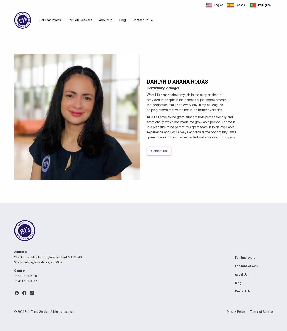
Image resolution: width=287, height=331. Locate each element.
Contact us (159, 151)
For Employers (50, 20)
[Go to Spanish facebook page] (24, 293)
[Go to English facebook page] (16, 293)
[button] (143, 20)
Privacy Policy (236, 311)
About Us (105, 20)
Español (241, 5)
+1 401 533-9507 (25, 281)
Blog (122, 20)
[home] (22, 20)
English (218, 5)
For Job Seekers (80, 20)
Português (264, 5)
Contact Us (242, 291)
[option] (236, 5)
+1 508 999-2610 (25, 276)
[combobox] (214, 5)
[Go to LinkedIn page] (31, 293)
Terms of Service (261, 311)
